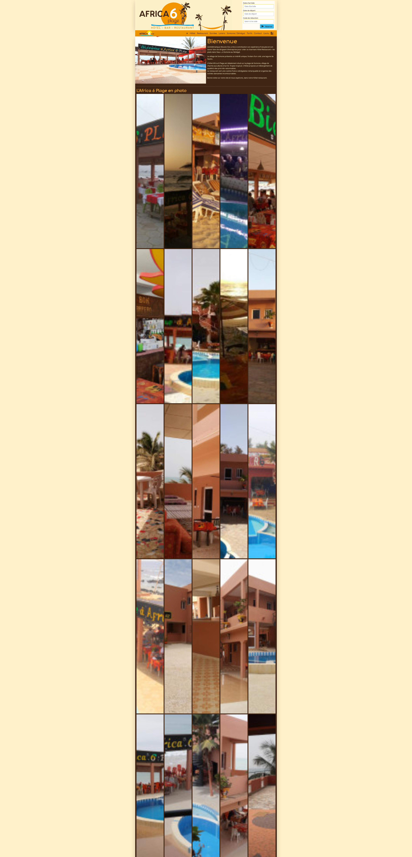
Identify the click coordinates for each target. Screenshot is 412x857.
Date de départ (249, 10)
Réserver (268, 26)
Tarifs (249, 33)
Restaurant (202, 33)
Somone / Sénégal (236, 33)
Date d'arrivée (248, 3)
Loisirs (222, 33)
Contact (258, 33)
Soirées (213, 33)
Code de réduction (250, 18)
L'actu (266, 33)
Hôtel (192, 33)
